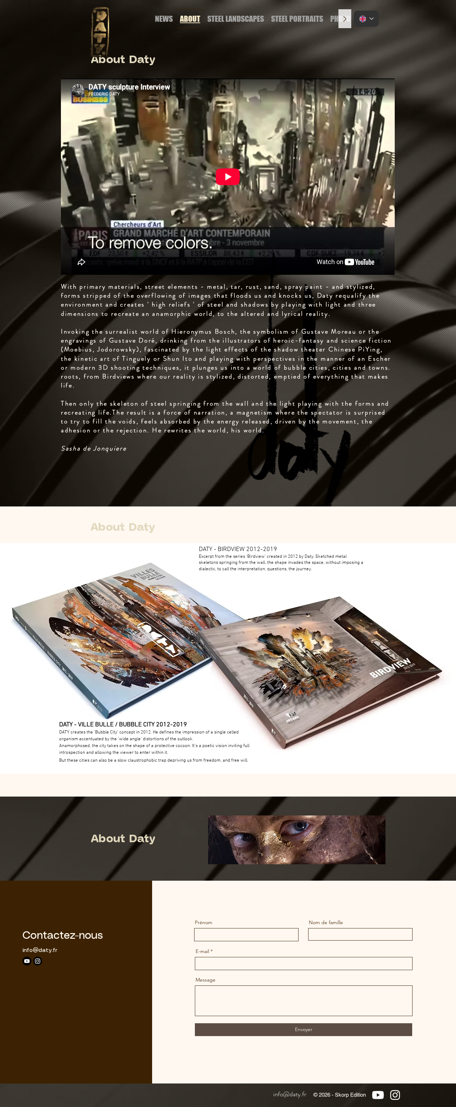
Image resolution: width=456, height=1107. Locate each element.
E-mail (202, 951)
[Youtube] (26, 961)
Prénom (203, 922)
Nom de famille (326, 922)
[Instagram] (37, 961)
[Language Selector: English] (366, 19)
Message (206, 979)
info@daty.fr (39, 950)
